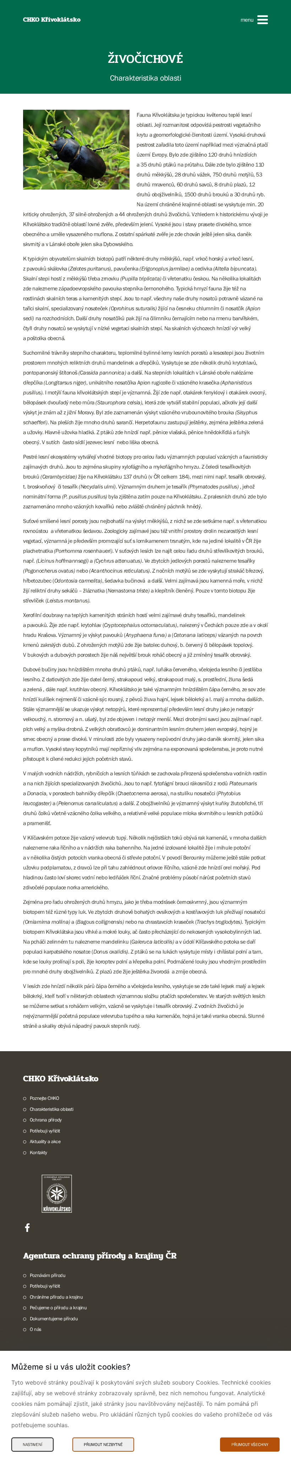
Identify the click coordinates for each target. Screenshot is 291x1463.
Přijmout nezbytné (103, 1444)
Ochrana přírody (46, 1120)
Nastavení (32, 1444)
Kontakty (38, 1152)
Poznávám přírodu (47, 1275)
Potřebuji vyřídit (45, 1131)
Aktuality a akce (45, 1141)
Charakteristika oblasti (51, 1109)
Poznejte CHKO (44, 1098)
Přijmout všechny (249, 1444)
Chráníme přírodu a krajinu (56, 1297)
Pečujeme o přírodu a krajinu (58, 1307)
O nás (36, 1329)
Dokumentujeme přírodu (54, 1318)
